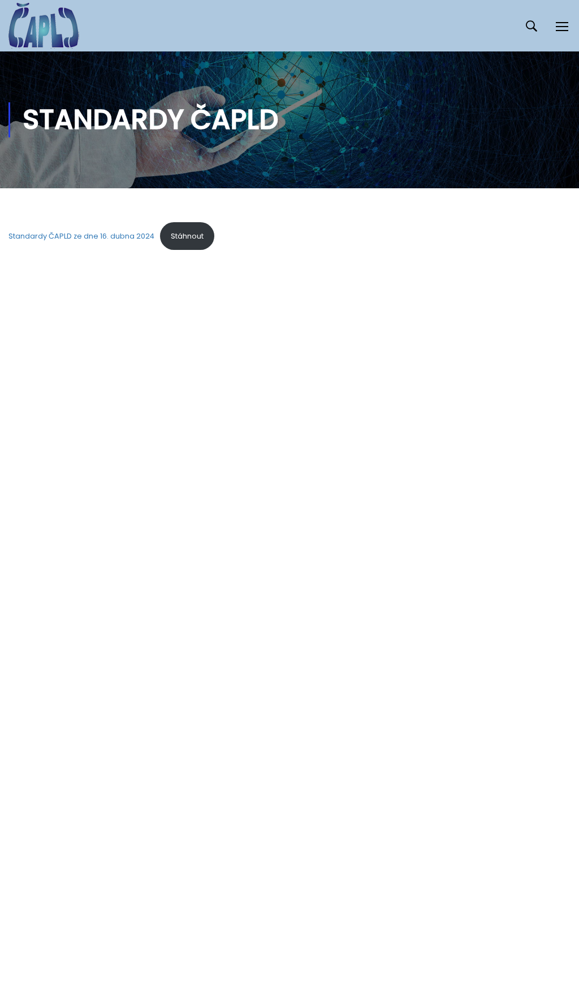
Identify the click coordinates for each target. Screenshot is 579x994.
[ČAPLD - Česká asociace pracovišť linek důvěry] (43, 26)
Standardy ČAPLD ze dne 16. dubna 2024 (81, 236)
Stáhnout (187, 236)
